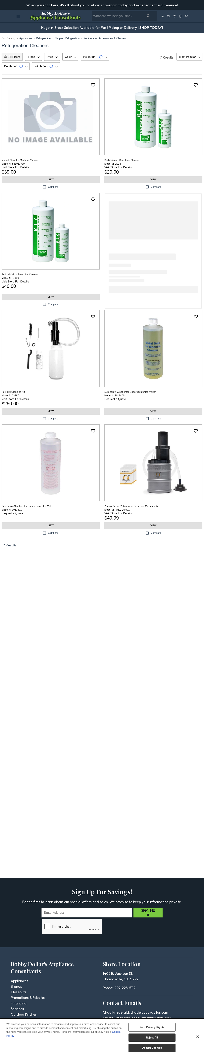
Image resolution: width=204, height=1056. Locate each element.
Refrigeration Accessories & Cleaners (105, 38)
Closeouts (18, 992)
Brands (16, 986)
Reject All (152, 1037)
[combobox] (33, 57)
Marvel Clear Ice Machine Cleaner (20, 160)
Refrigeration (43, 38)
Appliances (25, 38)
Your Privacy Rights (151, 1027)
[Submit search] (148, 16)
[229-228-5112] (180, 16)
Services (17, 1008)
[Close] (197, 1036)
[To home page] (55, 16)
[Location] (174, 16)
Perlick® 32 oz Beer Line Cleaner (20, 274)
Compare (53, 187)
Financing (18, 1003)
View (51, 179)
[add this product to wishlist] (93, 85)
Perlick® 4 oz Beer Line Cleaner (121, 160)
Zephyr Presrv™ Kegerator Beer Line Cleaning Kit (131, 506)
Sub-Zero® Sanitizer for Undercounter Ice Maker (28, 506)
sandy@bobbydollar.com (151, 1018)
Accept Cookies (152, 1047)
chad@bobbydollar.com (149, 1012)
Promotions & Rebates (28, 997)
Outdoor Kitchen (24, 1014)
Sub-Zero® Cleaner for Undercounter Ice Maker (130, 392)
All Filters (14, 56)
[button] (18, 16)
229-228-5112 (124, 988)
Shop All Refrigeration (67, 38)
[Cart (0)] (186, 16)
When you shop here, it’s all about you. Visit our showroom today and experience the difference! (102, 5)
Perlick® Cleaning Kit (13, 392)
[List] (168, 16)
